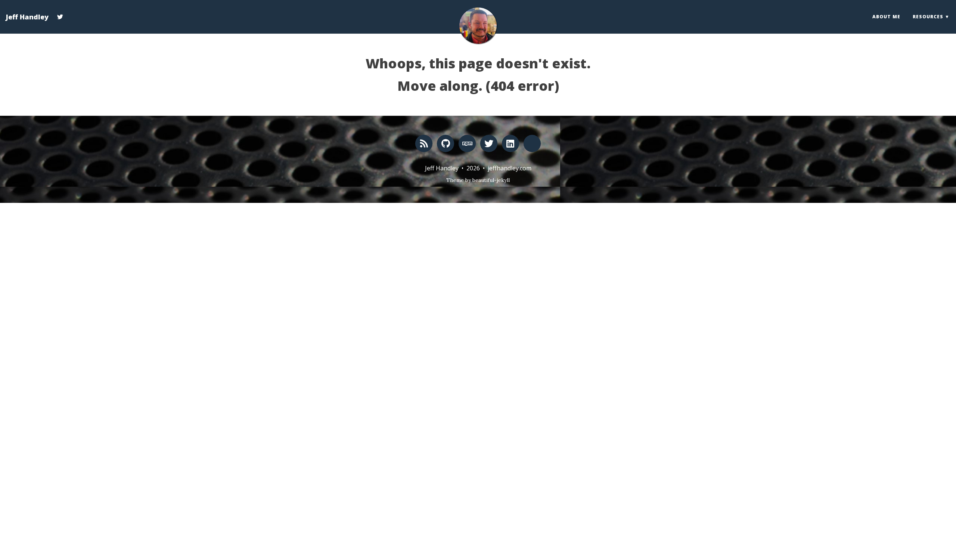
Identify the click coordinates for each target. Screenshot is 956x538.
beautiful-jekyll (491, 180)
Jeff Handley (27, 16)
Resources (928, 16)
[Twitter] (60, 12)
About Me (886, 16)
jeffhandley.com (509, 168)
